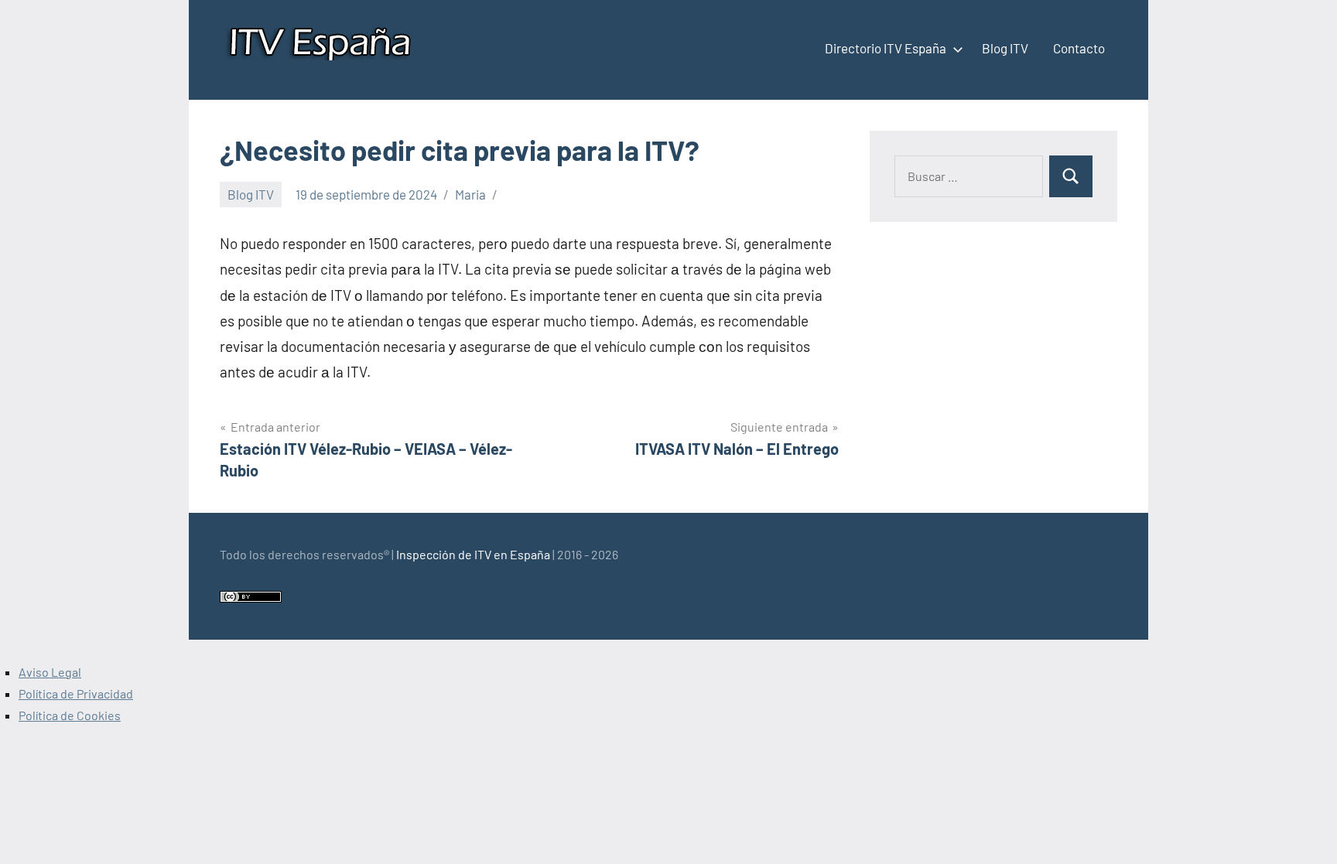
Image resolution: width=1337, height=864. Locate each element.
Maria (470, 194)
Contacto (1079, 48)
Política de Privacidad (76, 693)
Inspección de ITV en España (473, 554)
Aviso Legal (50, 671)
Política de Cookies (70, 715)
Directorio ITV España (885, 48)
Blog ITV (1005, 48)
